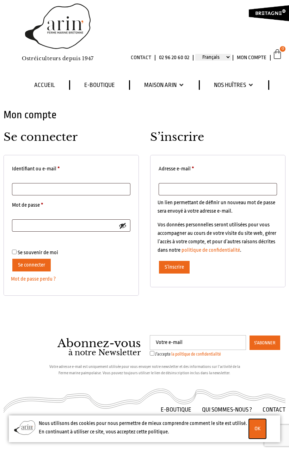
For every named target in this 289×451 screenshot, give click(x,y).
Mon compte (251, 58)
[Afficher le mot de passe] (123, 226)
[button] (164, 85)
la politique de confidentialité (196, 354)
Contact (141, 58)
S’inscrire (174, 267)
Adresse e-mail (188, 167)
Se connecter (31, 265)
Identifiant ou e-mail (48, 167)
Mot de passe (39, 204)
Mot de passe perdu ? (33, 279)
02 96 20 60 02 (174, 58)
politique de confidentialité (211, 250)
